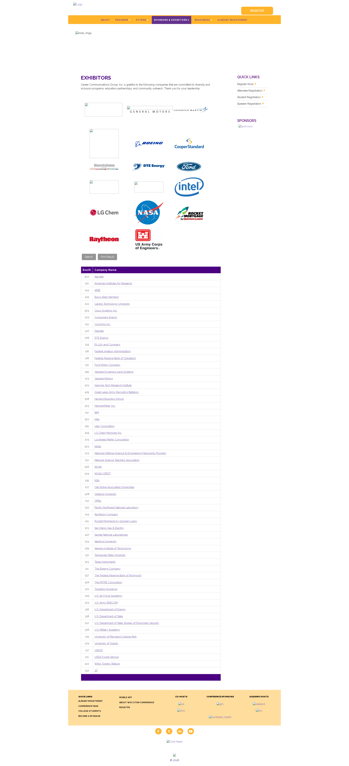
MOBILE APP (125, 697)
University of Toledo (106, 643)
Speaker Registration (249, 103)
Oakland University (105, 494)
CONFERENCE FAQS (88, 706)
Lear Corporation (105, 426)
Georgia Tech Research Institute (113, 385)
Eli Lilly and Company (107, 344)
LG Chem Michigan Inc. (108, 432)
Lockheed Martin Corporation (112, 439)
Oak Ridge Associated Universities (114, 487)
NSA (97, 480)
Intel (97, 419)
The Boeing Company (108, 568)
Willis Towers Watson (107, 663)
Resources (202, 20)
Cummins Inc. (103, 324)
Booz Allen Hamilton (107, 297)
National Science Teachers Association (117, 460)
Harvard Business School (109, 398)
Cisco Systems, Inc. (106, 310)
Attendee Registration (249, 90)
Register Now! (245, 84)
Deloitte (99, 331)
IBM (97, 412)
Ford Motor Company (107, 364)
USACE (99, 650)
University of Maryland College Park (116, 636)
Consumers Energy (106, 317)
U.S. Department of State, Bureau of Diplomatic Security (127, 623)
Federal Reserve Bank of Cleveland (115, 358)
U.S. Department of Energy (110, 609)
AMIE (97, 290)
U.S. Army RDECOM (106, 602)
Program (121, 20)
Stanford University (106, 541)
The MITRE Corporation (108, 582)
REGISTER (124, 707)
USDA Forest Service (107, 657)
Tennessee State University (110, 555)
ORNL (98, 500)
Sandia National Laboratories (111, 534)
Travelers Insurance (106, 589)
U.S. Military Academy (107, 629)
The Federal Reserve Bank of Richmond (118, 575)
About (105, 20)
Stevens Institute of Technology (113, 548)
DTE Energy (102, 337)
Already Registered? (232, 20)
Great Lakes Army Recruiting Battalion (117, 392)
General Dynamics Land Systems (114, 371)
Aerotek (99, 276)
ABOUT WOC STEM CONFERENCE (136, 702)
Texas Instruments (105, 561)
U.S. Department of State (109, 616)
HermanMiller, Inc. (105, 405)
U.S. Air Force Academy (108, 595)
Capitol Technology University (112, 303)
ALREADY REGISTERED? (90, 701)
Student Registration (249, 97)
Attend (141, 20)
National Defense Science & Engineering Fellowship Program (130, 453)
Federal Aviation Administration (113, 351)
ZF (96, 670)
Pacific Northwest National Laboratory (117, 507)
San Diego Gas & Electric (109, 528)
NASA (98, 446)
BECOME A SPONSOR (89, 716)
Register (257, 10)
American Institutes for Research (113, 283)
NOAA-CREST (103, 473)
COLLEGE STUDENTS (89, 711)
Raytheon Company (106, 514)
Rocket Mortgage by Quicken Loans (116, 521)
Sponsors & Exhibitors (170, 20)
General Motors (104, 378)
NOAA (98, 466)
